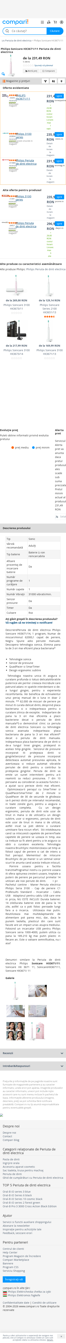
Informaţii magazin (12, 105)
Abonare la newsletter (16, 1225)
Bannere (8, 1263)
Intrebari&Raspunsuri (16, 1066)
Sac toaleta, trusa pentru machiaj (23, 1170)
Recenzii (8, 1053)
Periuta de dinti (12, 1174)
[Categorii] (42, 22)
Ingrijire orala (11, 1163)
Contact (7, 1136)
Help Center (10, 1252)
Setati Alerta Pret (63, 516)
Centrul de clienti (13, 1248)
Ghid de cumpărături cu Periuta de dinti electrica (33, 1177)
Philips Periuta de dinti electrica (45, 269)
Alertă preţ (32, 71)
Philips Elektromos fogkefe (24, 1295)
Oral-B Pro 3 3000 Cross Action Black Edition (30, 1206)
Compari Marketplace (16, 1259)
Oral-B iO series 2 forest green (21, 1202)
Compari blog (11, 1140)
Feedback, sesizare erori (17, 1233)
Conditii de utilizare (44, 1302)
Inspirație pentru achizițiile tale (22, 1229)
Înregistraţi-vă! (14, 1279)
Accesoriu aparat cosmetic (19, 1166)
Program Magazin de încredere (22, 1256)
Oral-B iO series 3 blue (17, 1191)
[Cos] (55, 22)
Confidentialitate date (16, 1302)
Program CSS (11, 1267)
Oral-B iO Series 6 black (17, 1195)
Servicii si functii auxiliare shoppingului (27, 1222)
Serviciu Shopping (14, 1270)
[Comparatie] (49, 22)
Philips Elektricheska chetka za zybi (29, 1291)
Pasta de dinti (11, 1159)
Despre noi (9, 1132)
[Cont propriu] (61, 22)
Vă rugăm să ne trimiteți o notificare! (29, 622)
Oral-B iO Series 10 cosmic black (22, 1199)
